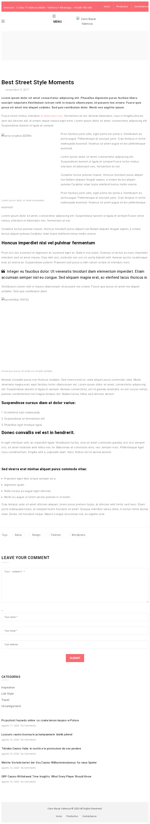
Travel (5, 700)
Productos (122, 6)
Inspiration (8, 687)
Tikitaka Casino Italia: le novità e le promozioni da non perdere (41, 748)
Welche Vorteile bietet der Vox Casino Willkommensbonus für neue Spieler (49, 762)
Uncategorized (11, 706)
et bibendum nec (52, 116)
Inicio (107, 6)
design (36, 534)
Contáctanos (141, 6)
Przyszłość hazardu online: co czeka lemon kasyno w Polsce (40, 720)
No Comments (28, 725)
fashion (56, 534)
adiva (18, 534)
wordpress (78, 534)
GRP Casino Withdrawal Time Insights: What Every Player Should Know (46, 776)
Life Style (7, 693)
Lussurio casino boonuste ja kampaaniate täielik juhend (36, 734)
